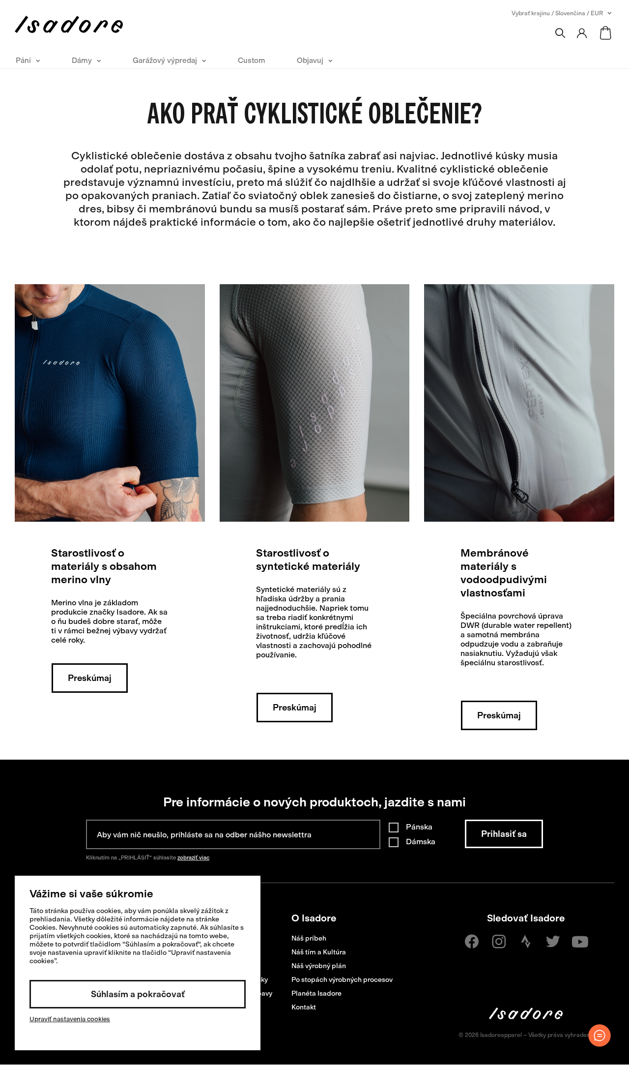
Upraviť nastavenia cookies (69, 1019)
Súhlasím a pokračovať (138, 994)
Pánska (419, 826)
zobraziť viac (193, 858)
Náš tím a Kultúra (318, 952)
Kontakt (303, 1007)
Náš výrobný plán (318, 966)
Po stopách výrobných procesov (342, 980)
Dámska (420, 841)
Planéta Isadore (316, 993)
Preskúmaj (90, 678)
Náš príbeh (308, 938)
